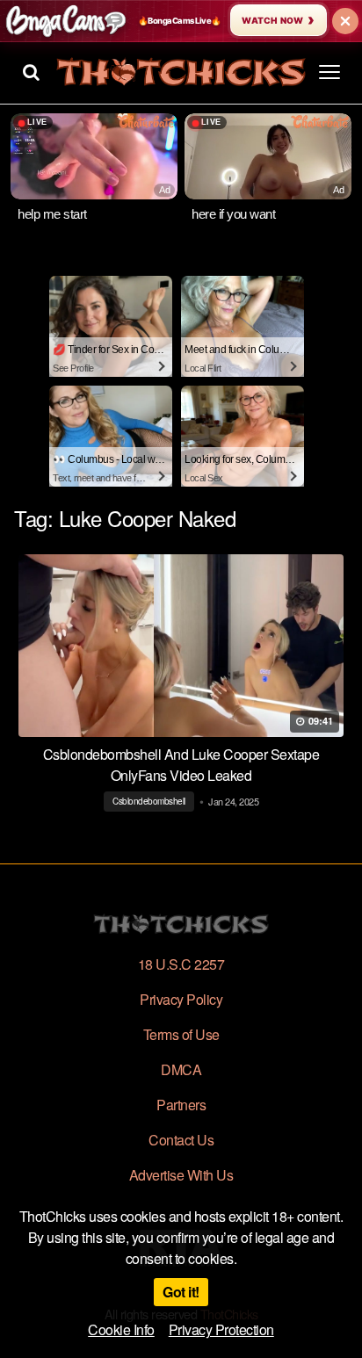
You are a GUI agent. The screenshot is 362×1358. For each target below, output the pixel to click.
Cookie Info (121, 1329)
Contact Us (181, 1140)
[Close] (345, 21)
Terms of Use (181, 1034)
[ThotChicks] (181, 72)
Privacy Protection (221, 1329)
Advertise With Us (181, 1175)
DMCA (181, 1069)
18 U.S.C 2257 (181, 964)
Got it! (181, 1292)
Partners (181, 1104)
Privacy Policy (181, 999)
